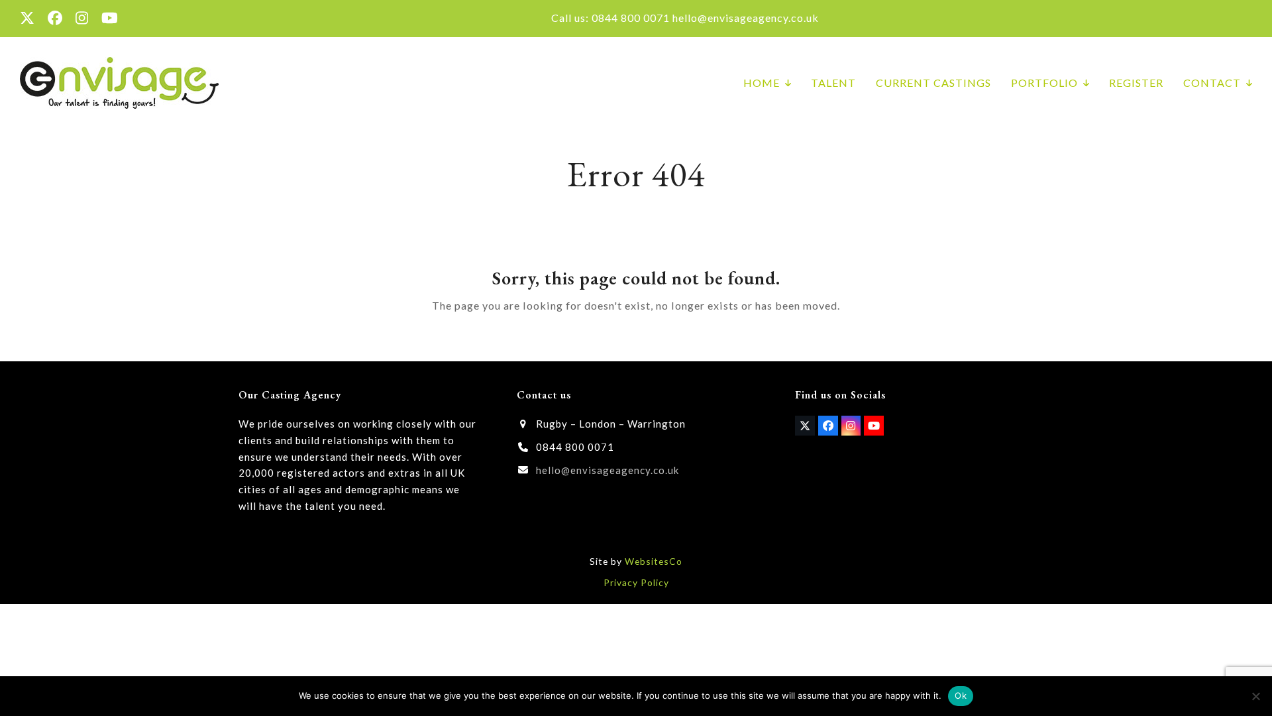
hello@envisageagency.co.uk (745, 17)
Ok (961, 695)
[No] (1255, 696)
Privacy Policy (636, 582)
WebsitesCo (653, 561)
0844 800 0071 (631, 17)
